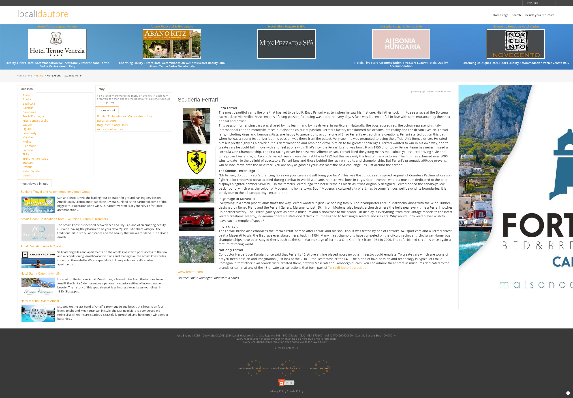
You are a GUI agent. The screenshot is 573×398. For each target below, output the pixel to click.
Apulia (27, 99)
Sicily (26, 154)
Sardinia (28, 150)
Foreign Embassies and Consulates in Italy (125, 116)
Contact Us (291, 347)
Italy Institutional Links (112, 125)
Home (39, 75)
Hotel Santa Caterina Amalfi (40, 273)
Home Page (500, 15)
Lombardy (29, 133)
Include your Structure (539, 15)
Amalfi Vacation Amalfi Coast (41, 246)
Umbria (27, 166)
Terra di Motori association (348, 267)
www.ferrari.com (190, 272)
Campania (29, 112)
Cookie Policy (295, 391)
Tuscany (28, 162)
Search (516, 15)
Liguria (27, 128)
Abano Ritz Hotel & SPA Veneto (172, 26)
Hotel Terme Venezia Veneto (57, 26)
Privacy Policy (277, 391)
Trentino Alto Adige (35, 158)
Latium (27, 124)
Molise (27, 141)
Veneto (27, 175)
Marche (28, 137)
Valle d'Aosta (31, 171)
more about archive (110, 129)
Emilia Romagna (33, 116)
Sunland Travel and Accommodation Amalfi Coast (55, 191)
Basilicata (29, 103)
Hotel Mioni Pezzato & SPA (286, 26)
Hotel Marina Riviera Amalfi (40, 301)
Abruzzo (28, 95)
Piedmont (29, 145)
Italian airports (107, 121)
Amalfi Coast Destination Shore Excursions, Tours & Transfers (64, 219)
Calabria (28, 107)
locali (42, 13)
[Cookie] (568, 393)
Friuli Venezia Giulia (35, 120)
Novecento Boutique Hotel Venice (516, 26)
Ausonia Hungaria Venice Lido (401, 26)
